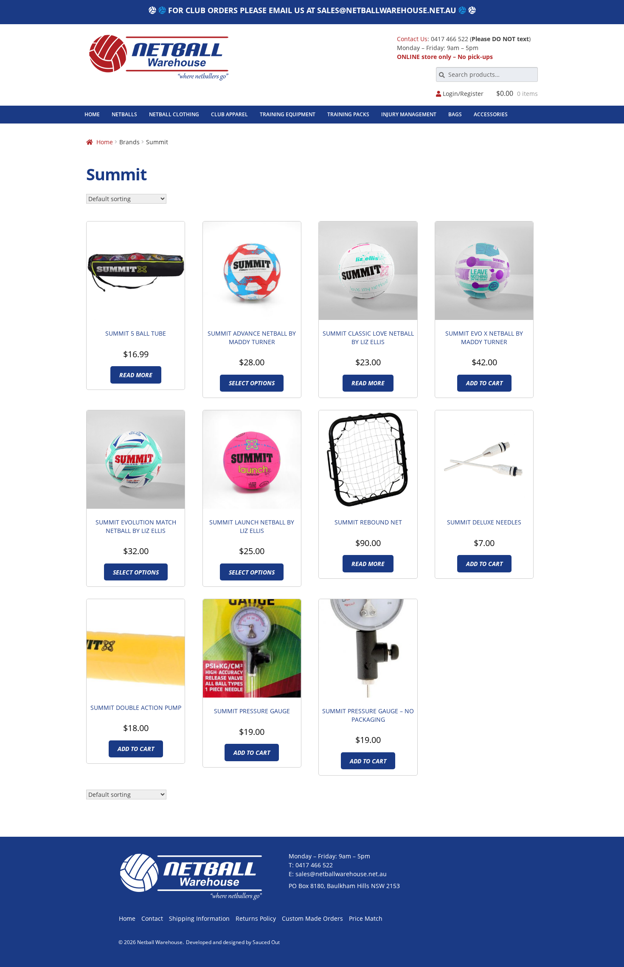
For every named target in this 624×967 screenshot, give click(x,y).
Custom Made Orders (312, 918)
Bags (455, 114)
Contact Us (412, 39)
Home (92, 114)
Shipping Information (199, 918)
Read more (135, 375)
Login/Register (462, 94)
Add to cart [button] (484, 383)
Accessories (491, 114)
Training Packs (348, 114)
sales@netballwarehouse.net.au (386, 10)
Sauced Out (266, 942)
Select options (252, 383)
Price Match (365, 918)
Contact (152, 918)
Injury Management (408, 114)
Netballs (124, 114)
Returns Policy (256, 918)
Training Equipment (287, 114)
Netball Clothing (174, 114)
